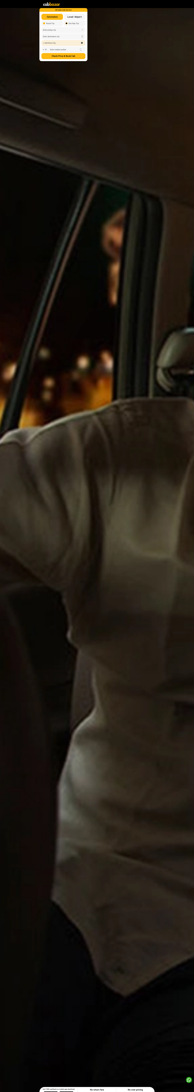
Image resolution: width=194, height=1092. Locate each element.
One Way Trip (74, 23)
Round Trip (50, 23)
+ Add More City (49, 43)
